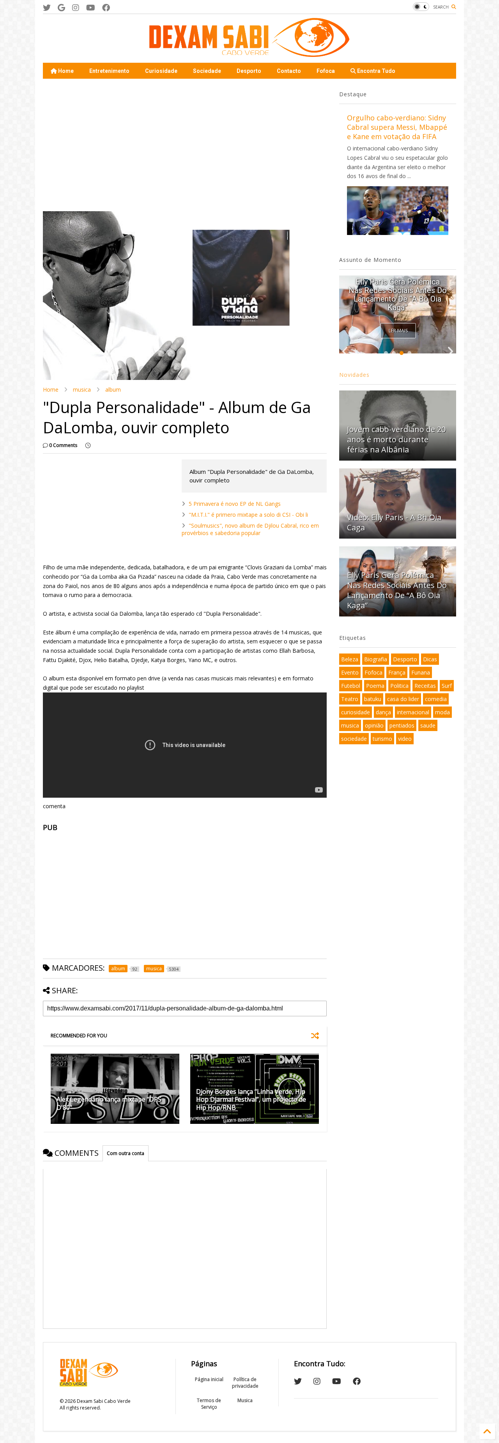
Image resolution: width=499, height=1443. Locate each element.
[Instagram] (75, 7)
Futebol (350, 685)
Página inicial (209, 1379)
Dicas (430, 659)
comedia (436, 699)
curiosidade (355, 712)
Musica (245, 1400)
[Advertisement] (185, 145)
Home (65, 71)
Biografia (375, 659)
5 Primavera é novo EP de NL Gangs (235, 503)
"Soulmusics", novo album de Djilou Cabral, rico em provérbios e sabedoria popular (250, 529)
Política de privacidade (245, 1382)
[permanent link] (87, 445)
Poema (375, 685)
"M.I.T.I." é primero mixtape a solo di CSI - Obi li (248, 514)
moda (442, 712)
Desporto (249, 71)
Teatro (349, 699)
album (113, 389)
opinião (374, 725)
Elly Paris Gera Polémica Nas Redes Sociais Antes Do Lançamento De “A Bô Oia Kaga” (398, 294)
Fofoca (326, 71)
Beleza (349, 659)
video (405, 738)
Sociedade (207, 71)
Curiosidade (161, 71)
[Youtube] (90, 7)
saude (427, 725)
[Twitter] (47, 7)
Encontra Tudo (375, 71)
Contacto (289, 71)
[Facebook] (106, 7)
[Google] (61, 7)
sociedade (354, 738)
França (396, 672)
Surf (447, 685)
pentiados (401, 725)
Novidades (354, 374)
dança (383, 712)
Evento (350, 672)
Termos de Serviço (209, 1403)
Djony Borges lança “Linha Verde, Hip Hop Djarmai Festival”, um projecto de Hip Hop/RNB (251, 1099)
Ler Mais (398, 330)
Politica (399, 685)
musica (82, 389)
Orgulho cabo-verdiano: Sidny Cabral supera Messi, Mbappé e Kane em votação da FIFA (397, 127)
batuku (372, 699)
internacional (413, 712)
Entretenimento (109, 71)
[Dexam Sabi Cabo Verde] (249, 53)
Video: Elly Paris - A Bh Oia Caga (394, 522)
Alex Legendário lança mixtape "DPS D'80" (109, 1103)
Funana (420, 672)
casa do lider (403, 699)
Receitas (425, 685)
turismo (382, 738)
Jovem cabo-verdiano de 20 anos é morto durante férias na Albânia (396, 439)
